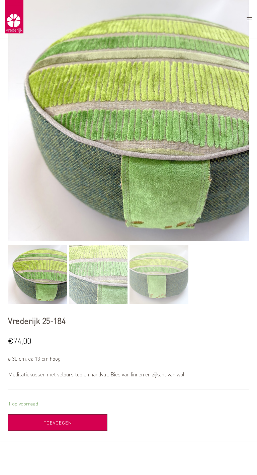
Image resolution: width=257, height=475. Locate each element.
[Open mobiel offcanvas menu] (249, 19)
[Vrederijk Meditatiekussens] (14, 18)
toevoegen (58, 423)
